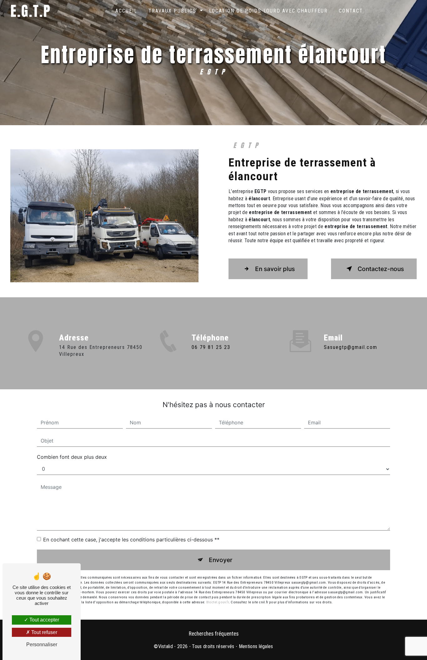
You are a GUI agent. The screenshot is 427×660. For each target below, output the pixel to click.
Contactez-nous (381, 269)
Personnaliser (41, 644)
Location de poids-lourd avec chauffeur (268, 11)
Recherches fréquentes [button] (214, 634)
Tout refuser (43, 632)
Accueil (126, 11)
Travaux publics (172, 11)
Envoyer (220, 560)
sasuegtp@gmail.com (350, 347)
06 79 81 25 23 (211, 347)
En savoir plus (275, 269)
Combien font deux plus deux (72, 457)
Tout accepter (43, 619)
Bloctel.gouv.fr (217, 602)
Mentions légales (256, 646)
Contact (351, 11)
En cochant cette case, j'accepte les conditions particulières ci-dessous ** (131, 539)
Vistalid (165, 646)
